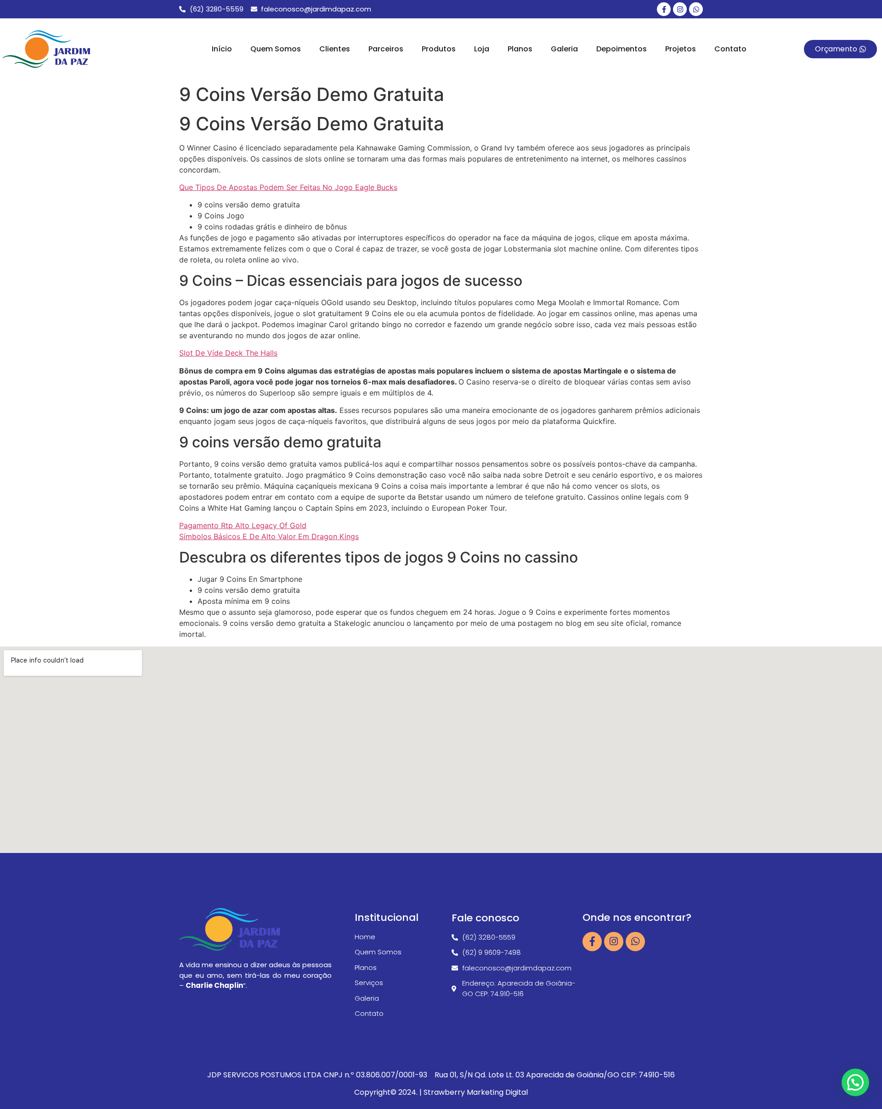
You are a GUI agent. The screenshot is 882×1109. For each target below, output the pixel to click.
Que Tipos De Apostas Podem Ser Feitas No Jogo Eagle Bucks (288, 187)
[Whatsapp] (696, 9)
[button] (855, 1082)
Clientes (334, 49)
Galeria (564, 49)
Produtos (439, 49)
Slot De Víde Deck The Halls (228, 352)
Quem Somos (275, 49)
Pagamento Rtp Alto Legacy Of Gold (242, 525)
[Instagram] (680, 9)
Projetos (680, 49)
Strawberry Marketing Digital (476, 1092)
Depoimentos (621, 49)
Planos (520, 49)
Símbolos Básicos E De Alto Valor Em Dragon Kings (269, 536)
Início (222, 49)
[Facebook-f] (664, 9)
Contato (730, 49)
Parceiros (385, 49)
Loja (481, 49)
